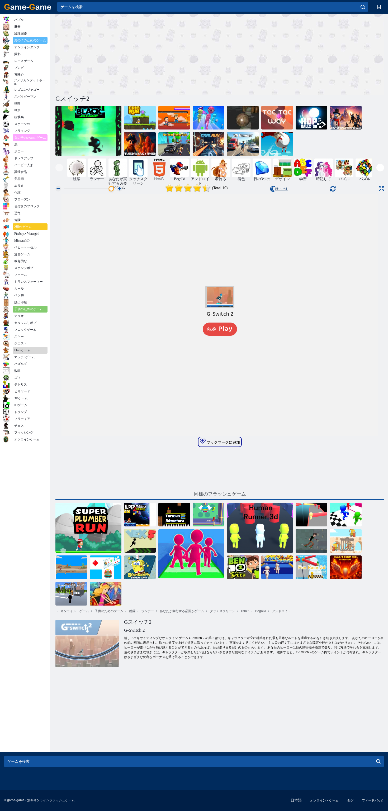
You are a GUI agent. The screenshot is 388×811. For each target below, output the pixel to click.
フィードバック (373, 800)
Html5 (244, 611)
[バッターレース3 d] (346, 514)
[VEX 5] (140, 541)
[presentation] (59, 167)
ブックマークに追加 (223, 442)
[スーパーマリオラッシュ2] (140, 514)
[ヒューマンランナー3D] (260, 528)
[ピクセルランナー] (174, 117)
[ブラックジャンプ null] (88, 131)
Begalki (260, 611)
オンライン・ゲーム (74, 611)
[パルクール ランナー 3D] (174, 144)
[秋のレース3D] (277, 567)
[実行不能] (71, 567)
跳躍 (131, 611)
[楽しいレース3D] (311, 514)
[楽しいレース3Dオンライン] (311, 567)
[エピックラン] (140, 117)
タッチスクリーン (222, 611)
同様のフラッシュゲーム (220, 494)
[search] (362, 7)
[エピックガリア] (346, 541)
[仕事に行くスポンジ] (140, 567)
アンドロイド (281, 611)
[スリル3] (105, 594)
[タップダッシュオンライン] (105, 567)
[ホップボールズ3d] (311, 117)
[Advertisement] (137, 53)
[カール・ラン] (208, 144)
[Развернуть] (381, 188)
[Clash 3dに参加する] (191, 554)
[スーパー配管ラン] (88, 528)
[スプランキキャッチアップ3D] (71, 594)
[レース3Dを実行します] (208, 514)
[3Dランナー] (243, 144)
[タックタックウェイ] (277, 117)
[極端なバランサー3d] (243, 117)
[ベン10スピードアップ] (243, 567)
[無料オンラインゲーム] (27, 7)
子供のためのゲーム (108, 611)
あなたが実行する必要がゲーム (181, 611)
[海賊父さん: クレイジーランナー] (140, 144)
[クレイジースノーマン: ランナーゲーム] (346, 117)
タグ (350, 800)
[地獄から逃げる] (346, 567)
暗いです (281, 189)
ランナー (147, 611)
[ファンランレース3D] (208, 117)
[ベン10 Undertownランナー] (311, 541)
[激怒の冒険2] (174, 514)
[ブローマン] (277, 144)
